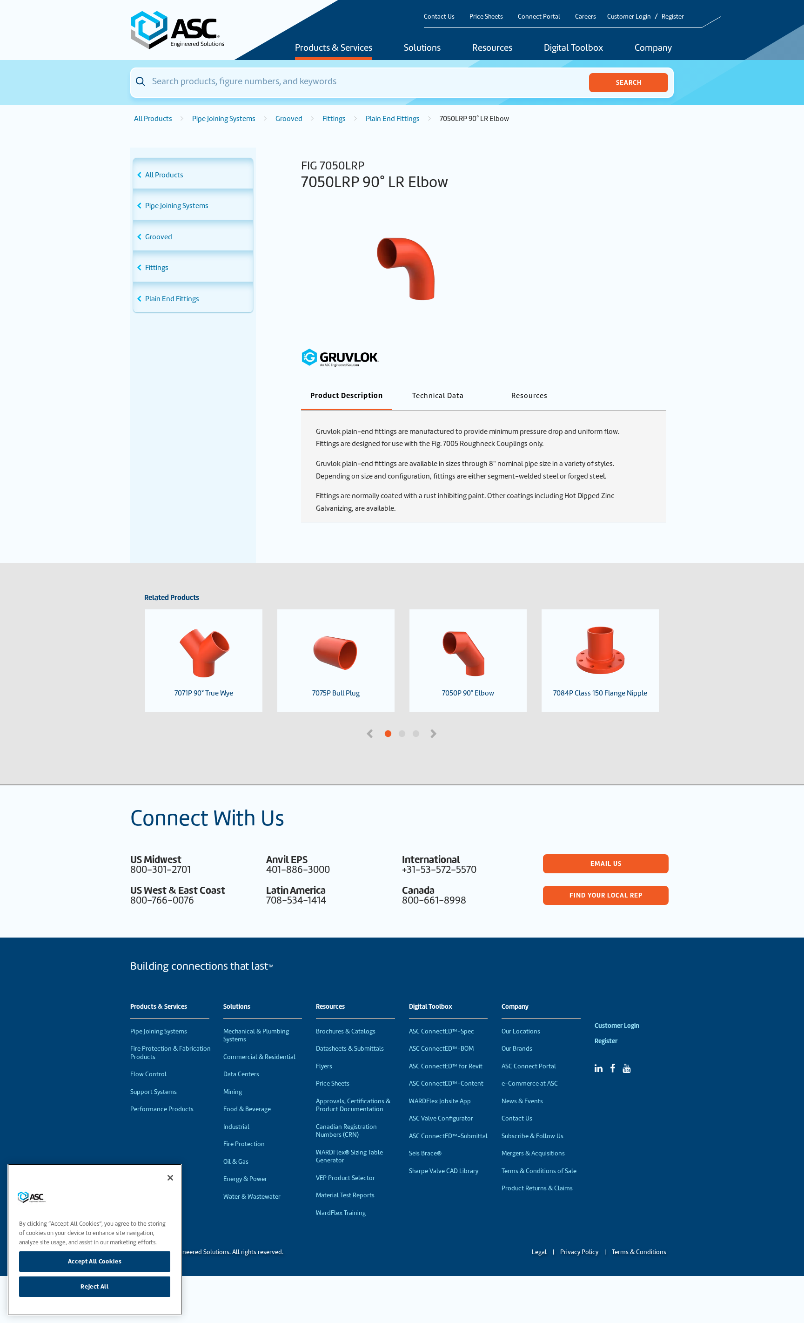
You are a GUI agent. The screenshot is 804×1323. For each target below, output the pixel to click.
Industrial (236, 1127)
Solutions (422, 48)
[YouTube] (626, 1068)
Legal (539, 1252)
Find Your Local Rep (606, 895)
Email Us (606, 863)
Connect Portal (539, 16)
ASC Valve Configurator (441, 1118)
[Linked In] (599, 1068)
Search (629, 82)
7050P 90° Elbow (468, 693)
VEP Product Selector (345, 1178)
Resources (492, 48)
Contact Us (439, 16)
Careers (585, 16)
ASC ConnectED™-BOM (441, 1049)
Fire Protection (244, 1144)
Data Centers (241, 1074)
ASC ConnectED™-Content (446, 1083)
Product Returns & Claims (537, 1188)
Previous (370, 732)
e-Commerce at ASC (530, 1083)
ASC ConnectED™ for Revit (445, 1066)
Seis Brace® (425, 1153)
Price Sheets (486, 16)
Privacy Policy (579, 1252)
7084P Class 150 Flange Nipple (600, 693)
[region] (94, 1240)
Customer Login (629, 16)
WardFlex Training (341, 1213)
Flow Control (148, 1074)
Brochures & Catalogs (345, 1031)
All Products (153, 118)
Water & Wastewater (252, 1197)
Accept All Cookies (95, 1261)
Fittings (334, 118)
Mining (232, 1092)
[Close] (170, 1178)
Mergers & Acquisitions (533, 1153)
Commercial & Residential (259, 1057)
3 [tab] (450, 734)
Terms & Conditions (639, 1252)
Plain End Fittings (393, 118)
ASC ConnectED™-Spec (441, 1031)
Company (653, 48)
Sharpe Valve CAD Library (443, 1171)
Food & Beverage (247, 1109)
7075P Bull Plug (336, 693)
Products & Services (333, 48)
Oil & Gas (235, 1162)
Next (434, 732)
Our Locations (521, 1031)
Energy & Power (245, 1179)
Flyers (324, 1066)
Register (673, 16)
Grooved (288, 118)
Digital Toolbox (573, 48)
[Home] (182, 30)
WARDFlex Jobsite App (440, 1101)
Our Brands (517, 1049)
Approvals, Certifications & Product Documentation (353, 1105)
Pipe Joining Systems (223, 118)
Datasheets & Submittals (350, 1049)
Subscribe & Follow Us (532, 1136)
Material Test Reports (345, 1195)
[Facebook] (612, 1068)
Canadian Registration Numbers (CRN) (346, 1131)
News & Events (522, 1101)
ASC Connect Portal (529, 1066)
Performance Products (162, 1109)
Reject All (94, 1286)
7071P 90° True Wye (203, 693)
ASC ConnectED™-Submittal (448, 1136)
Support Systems (153, 1092)
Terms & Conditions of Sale (539, 1171)
